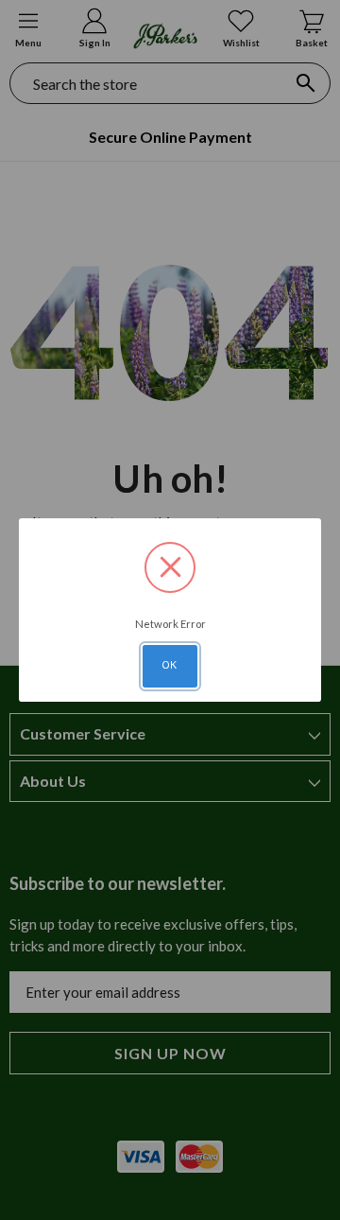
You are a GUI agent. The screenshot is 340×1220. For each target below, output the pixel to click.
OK (170, 665)
